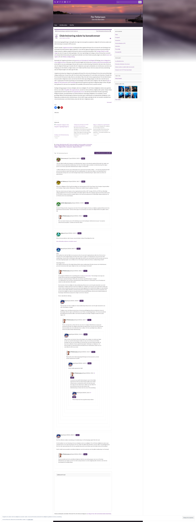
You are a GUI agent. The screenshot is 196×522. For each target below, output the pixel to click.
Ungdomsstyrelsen (68, 47)
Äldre (69, 38)
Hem (55, 25)
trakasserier (69, 147)
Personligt (117, 49)
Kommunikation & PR (120, 43)
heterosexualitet (74, 144)
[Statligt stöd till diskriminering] (63, 129)
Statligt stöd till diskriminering (61, 134)
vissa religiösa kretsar (60, 62)
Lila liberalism (63, 25)
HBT (68, 144)
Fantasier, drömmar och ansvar (122, 64)
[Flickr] (65, 2)
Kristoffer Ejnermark (65, 203)
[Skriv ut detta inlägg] (110, 38)
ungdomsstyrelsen (77, 147)
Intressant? (109, 102)
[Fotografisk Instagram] (67, 2)
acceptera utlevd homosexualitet (100, 62)
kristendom (89, 144)
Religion (56, 147)
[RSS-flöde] (55, 2)
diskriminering (63, 144)
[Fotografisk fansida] (69, 2)
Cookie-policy (30, 519)
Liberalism (117, 46)
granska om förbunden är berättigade (85, 60)
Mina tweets (118, 78)
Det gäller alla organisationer (71, 89)
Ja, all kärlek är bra (119, 61)
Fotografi (117, 37)
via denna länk (87, 275)
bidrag (57, 144)
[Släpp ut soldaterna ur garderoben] (103, 130)
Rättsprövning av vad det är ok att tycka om (67, 31)
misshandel (73, 82)
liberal (55, 145)
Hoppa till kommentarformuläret (102, 153)
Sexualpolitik (118, 52)
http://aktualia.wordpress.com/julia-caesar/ (66, 241)
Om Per (72, 25)
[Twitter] (57, 2)
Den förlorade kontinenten (102, 31)
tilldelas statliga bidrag (69, 56)
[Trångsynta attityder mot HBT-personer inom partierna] (83, 131)
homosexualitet (82, 144)
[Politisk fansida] (60, 2)
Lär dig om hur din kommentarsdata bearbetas (99, 513)
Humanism (117, 40)
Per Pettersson (98, 16)
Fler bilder (118, 99)
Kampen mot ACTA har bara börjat (123, 69)
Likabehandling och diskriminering (66, 145)
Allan (64, 300)
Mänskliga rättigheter (79, 145)
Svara (83, 158)
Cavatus (61, 233)
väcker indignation (105, 60)
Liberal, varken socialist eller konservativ (124, 67)
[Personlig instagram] (62, 2)
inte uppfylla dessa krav (78, 91)
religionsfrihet (62, 147)
